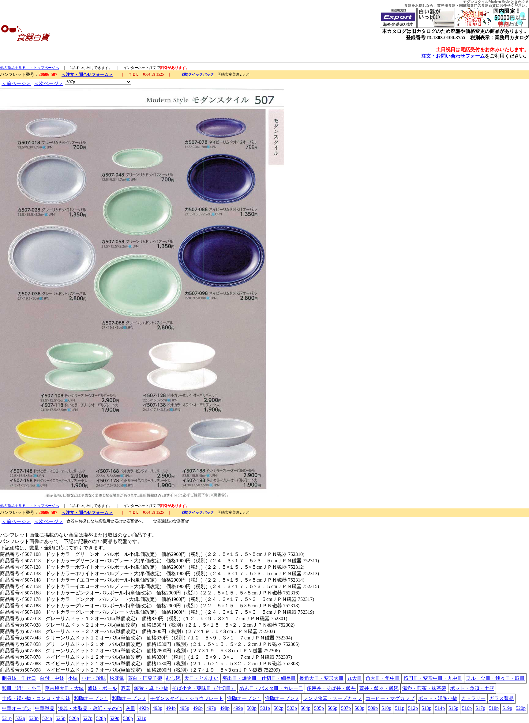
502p (278, 708)
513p (426, 708)
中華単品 (44, 708)
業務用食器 (446, 5)
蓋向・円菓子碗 (145, 678)
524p (47, 718)
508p (359, 708)
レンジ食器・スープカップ (332, 698)
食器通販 (161, 521)
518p (494, 708)
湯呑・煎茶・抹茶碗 (424, 688)
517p (480, 708)
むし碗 (173, 678)
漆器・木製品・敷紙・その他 (90, 708)
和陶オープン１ (91, 698)
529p (114, 718)
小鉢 (73, 678)
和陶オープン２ (129, 698)
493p (157, 708)
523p (34, 718)
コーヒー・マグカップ (390, 698)
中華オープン (16, 708)
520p (521, 708)
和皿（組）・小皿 (21, 688)
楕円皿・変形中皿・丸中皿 (432, 678)
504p (305, 708)
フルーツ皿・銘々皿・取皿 (495, 678)
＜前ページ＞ (16, 83)
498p (225, 708)
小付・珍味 (93, 678)
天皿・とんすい (201, 678)
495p (184, 708)
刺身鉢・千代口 (19, 678)
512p (413, 708)
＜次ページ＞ (48, 83)
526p (74, 718)
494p (171, 708)
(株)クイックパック (198, 74)
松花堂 (117, 678)
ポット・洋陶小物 (437, 698)
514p (440, 708)
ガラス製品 (501, 698)
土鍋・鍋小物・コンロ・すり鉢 (36, 698)
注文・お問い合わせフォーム (453, 55)
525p (61, 718)
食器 (407, 5)
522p (20, 718)
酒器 (125, 688)
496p (198, 708)
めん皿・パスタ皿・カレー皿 (271, 688)
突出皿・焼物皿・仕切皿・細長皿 (259, 678)
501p (265, 708)
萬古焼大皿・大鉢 (64, 688)
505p (319, 708)
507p (346, 708)
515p (453, 708)
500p (252, 708)
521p (7, 718)
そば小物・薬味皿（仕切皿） (204, 688)
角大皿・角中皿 (383, 678)
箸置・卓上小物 (151, 688)
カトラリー (473, 698)
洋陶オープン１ (244, 698)
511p (399, 708)
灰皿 (130, 708)
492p (144, 708)
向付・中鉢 (52, 678)
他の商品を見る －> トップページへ (29, 68)
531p (141, 718)
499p (238, 708)
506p (332, 708)
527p (87, 718)
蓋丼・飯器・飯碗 (379, 688)
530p (128, 718)
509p (373, 708)
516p (467, 708)
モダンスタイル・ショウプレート (186, 698)
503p (292, 708)
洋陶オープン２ (282, 698)
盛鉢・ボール (102, 688)
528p (101, 718)
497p (211, 708)
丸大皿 (354, 678)
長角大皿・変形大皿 (321, 678)
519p (507, 708)
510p (386, 708)
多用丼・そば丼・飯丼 (331, 688)
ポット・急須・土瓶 (472, 688)
